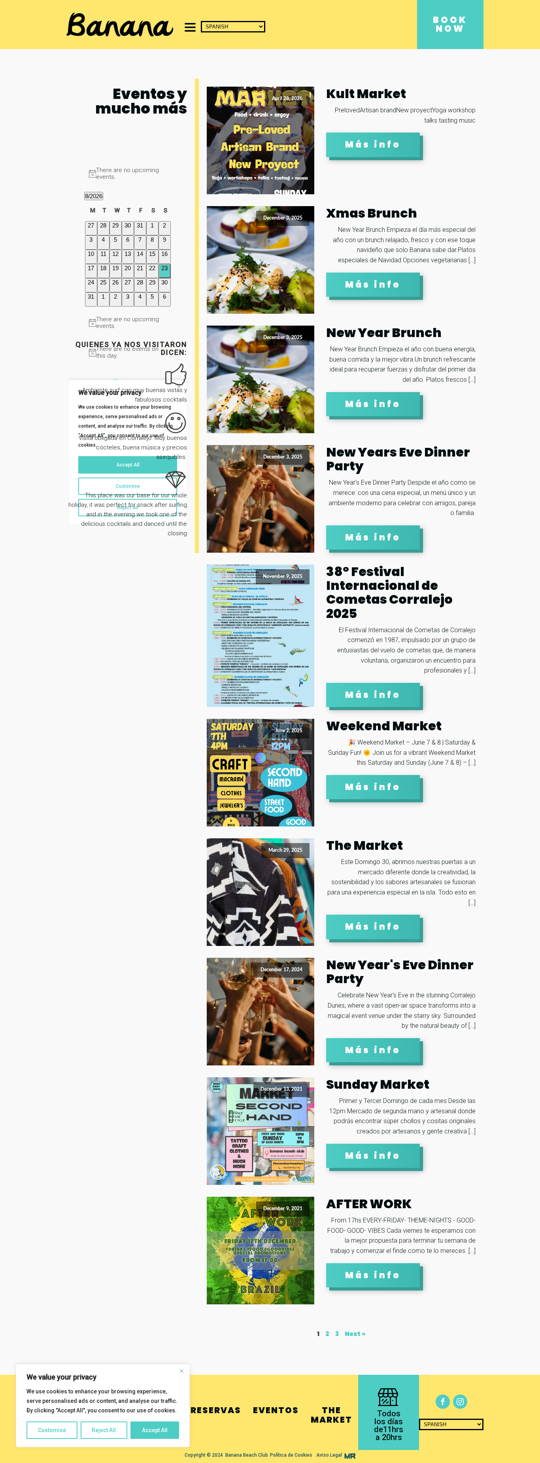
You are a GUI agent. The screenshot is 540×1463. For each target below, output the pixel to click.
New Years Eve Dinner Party (398, 459)
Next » (355, 1334)
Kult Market (366, 93)
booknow (450, 24)
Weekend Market (384, 726)
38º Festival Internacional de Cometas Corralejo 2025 (389, 592)
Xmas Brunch (371, 213)
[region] (103, 1405)
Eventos (276, 1410)
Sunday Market (377, 1084)
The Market (364, 845)
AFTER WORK (369, 1204)
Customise (52, 1430)
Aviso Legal (329, 1455)
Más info (373, 144)
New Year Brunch (384, 332)
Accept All (155, 1430)
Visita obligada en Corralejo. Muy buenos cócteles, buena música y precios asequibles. (133, 447)
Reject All (104, 1430)
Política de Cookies (291, 1455)
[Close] (181, 1371)
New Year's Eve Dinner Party (400, 971)
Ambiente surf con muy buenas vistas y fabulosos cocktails (134, 395)
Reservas (216, 1410)
